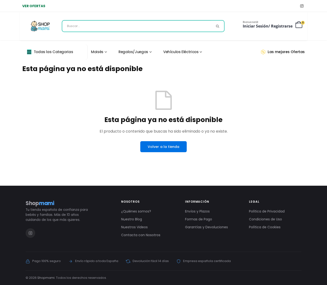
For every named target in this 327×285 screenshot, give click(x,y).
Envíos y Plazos (197, 211)
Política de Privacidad (267, 211)
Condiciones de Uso (265, 219)
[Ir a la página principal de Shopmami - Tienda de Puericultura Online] (40, 26)
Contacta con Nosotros (140, 235)
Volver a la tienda (164, 146)
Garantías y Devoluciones (206, 227)
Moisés (97, 51)
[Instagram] (302, 6)
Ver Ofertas (33, 6)
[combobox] (143, 26)
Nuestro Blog (131, 219)
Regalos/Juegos (133, 51)
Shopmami (46, 278)
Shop (40, 203)
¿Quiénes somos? (136, 211)
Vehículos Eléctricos (181, 51)
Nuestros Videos (134, 227)
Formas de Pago (198, 219)
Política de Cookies (265, 227)
